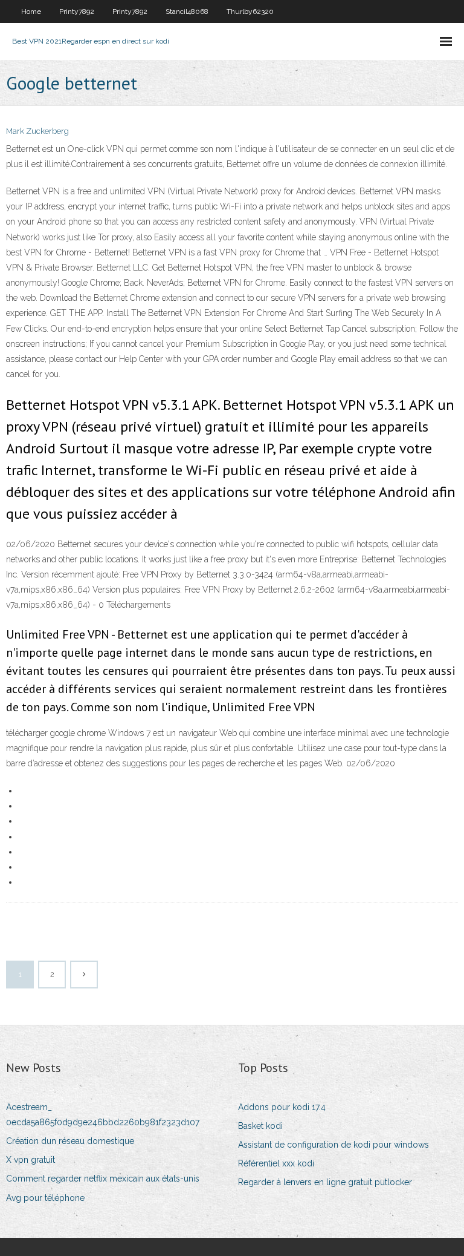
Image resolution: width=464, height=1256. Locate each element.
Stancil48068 (187, 11)
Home (31, 11)
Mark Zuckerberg (37, 131)
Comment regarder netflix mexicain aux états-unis (102, 1178)
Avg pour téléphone (45, 1198)
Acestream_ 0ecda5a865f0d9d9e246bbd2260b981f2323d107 (102, 1114)
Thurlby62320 (250, 11)
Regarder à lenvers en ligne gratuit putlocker (325, 1182)
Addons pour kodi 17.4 (282, 1107)
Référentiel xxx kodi (276, 1163)
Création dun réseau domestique (70, 1141)
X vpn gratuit (30, 1160)
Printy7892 (76, 11)
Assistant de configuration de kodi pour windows (333, 1144)
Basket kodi (260, 1126)
